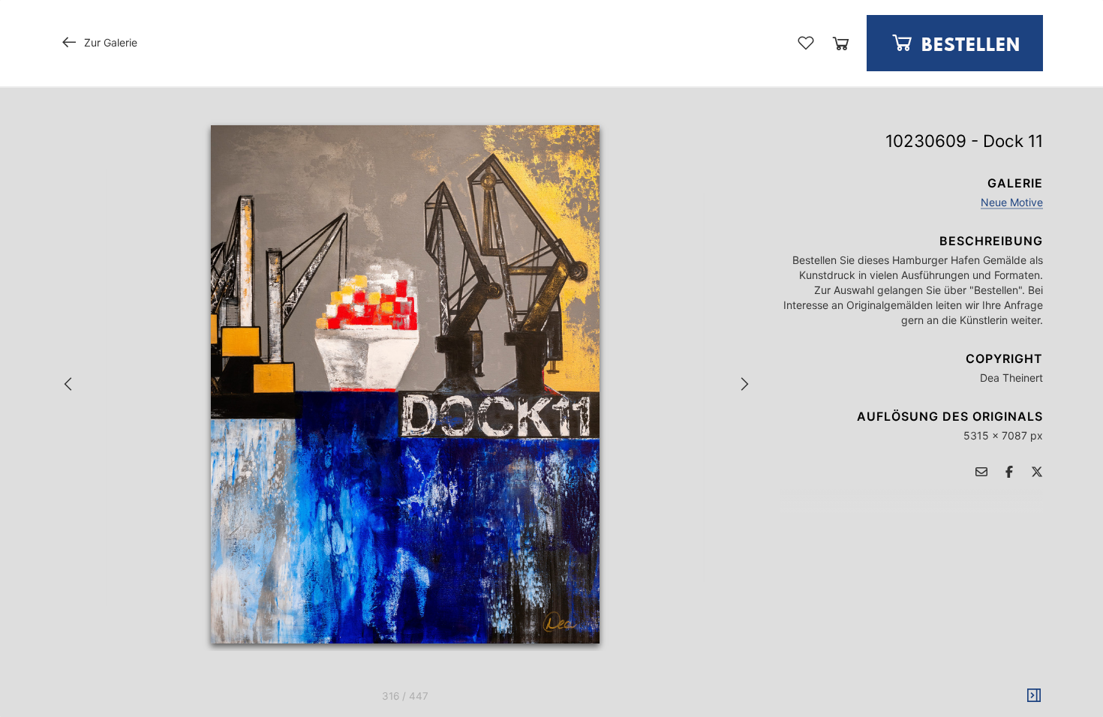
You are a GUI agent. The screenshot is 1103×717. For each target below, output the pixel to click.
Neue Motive (1012, 202)
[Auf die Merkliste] (806, 42)
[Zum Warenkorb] (841, 43)
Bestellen (968, 46)
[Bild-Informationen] (1034, 696)
